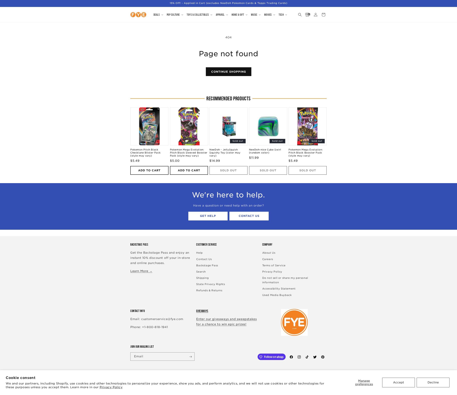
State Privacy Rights (210, 284)
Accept (398, 382)
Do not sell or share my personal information (285, 280)
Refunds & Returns (209, 290)
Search (201, 271)
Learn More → (141, 271)
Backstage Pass (207, 265)
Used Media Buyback (277, 295)
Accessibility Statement (279, 288)
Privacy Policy (111, 387)
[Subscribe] (190, 357)
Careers (267, 259)
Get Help (208, 216)
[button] (158, 15)
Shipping (202, 277)
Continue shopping (228, 71)
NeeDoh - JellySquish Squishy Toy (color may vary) (224, 153)
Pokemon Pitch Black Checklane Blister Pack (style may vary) (145, 153)
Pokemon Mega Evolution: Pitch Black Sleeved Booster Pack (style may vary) (188, 153)
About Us (268, 252)
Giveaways (202, 311)
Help (199, 252)
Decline (433, 382)
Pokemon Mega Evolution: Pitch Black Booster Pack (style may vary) (305, 153)
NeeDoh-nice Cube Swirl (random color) (265, 151)
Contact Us (249, 216)
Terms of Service (274, 265)
